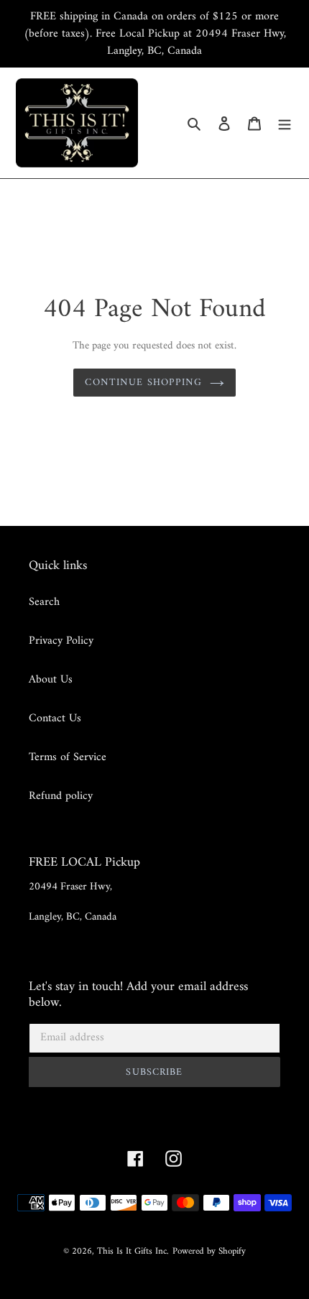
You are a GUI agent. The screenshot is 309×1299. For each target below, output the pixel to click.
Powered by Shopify (209, 1251)
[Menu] (284, 123)
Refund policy (61, 796)
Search (44, 602)
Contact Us (55, 718)
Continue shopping (143, 383)
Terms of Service (67, 757)
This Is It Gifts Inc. (133, 1251)
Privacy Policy (61, 641)
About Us (51, 680)
